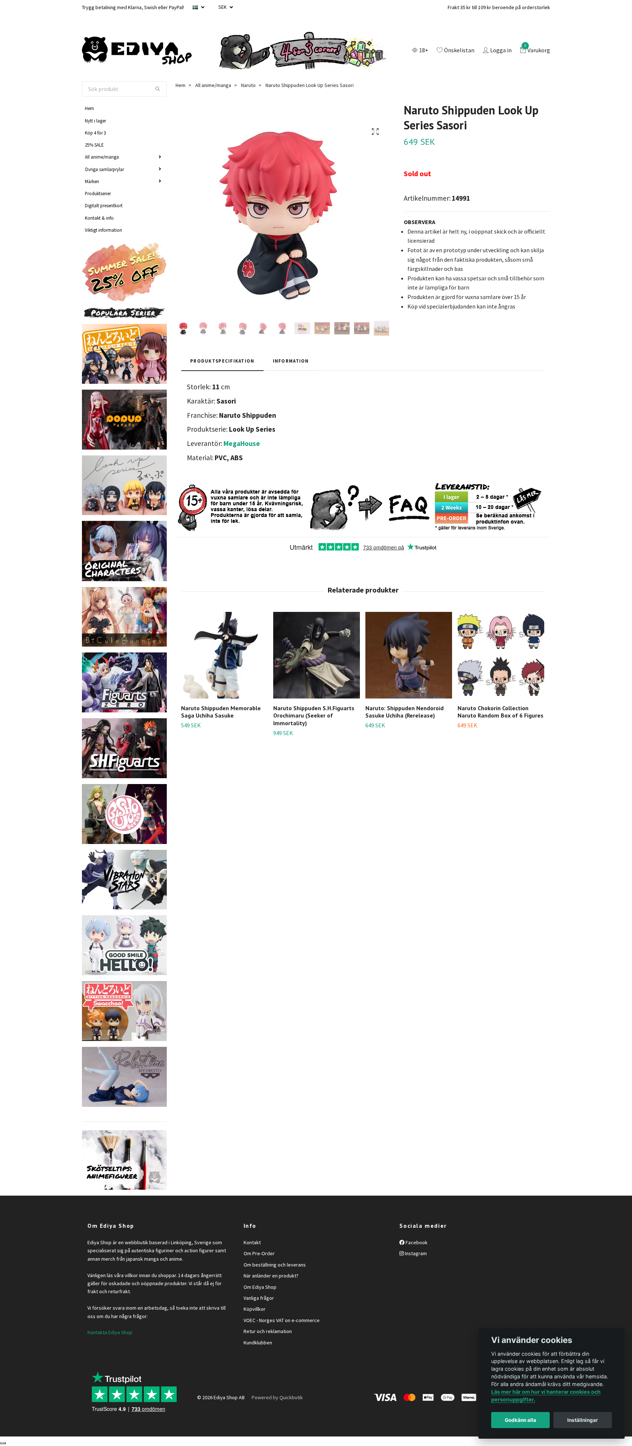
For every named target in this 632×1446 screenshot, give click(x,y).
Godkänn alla (520, 1420)
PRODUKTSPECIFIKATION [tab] (222, 361)
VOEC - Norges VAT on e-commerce (282, 1320)
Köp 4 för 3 (95, 133)
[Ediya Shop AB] (137, 51)
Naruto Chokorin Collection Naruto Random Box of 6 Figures (500, 711)
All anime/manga (102, 157)
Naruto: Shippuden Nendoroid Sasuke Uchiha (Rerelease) (404, 711)
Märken (92, 181)
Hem (89, 108)
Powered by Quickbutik (277, 1397)
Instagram (415, 1253)
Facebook (416, 1242)
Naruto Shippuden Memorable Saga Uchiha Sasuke (221, 711)
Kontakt (252, 1242)
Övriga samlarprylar (104, 169)
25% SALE (94, 145)
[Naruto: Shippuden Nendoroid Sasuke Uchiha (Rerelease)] (408, 655)
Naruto (248, 85)
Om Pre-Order (259, 1253)
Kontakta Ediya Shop (109, 1332)
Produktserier (98, 193)
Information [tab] (291, 361)
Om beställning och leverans (275, 1264)
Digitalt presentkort (104, 205)
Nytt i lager (95, 121)
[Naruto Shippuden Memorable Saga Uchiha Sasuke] (224, 655)
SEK (223, 7)
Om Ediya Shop (260, 1287)
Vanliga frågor (259, 1298)
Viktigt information (103, 230)
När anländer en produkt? (271, 1275)
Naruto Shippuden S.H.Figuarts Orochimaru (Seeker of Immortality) (313, 715)
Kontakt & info (99, 218)
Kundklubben (258, 1342)
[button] (540, 667)
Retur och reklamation (268, 1331)
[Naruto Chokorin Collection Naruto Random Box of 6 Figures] (501, 655)
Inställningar (582, 1420)
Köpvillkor (255, 1309)
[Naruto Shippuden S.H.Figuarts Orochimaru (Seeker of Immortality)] (316, 655)
